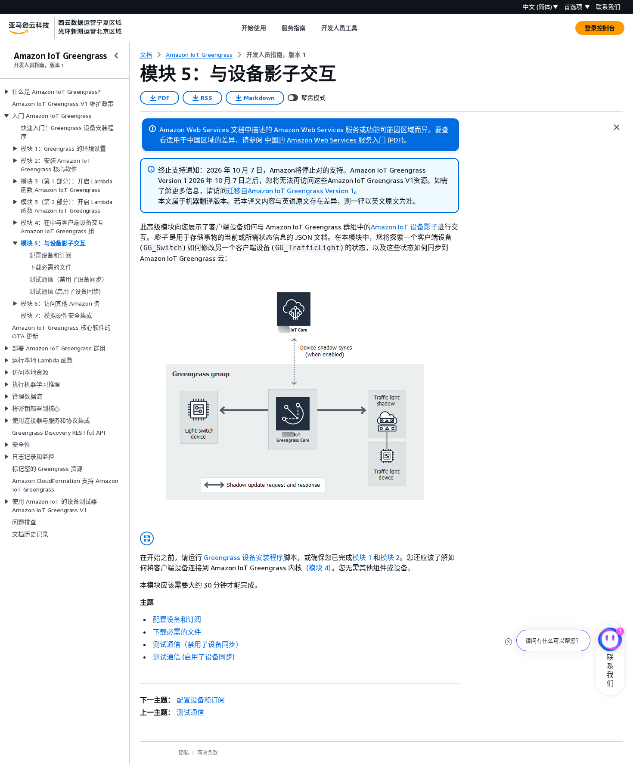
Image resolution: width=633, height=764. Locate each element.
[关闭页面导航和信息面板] (617, 127)
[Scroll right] (364, 28)
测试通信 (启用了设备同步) (194, 657)
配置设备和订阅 (177, 619)
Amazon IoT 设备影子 (404, 227)
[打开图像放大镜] (147, 538)
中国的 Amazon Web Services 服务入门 (325, 140)
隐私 (184, 752)
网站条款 (207, 752)
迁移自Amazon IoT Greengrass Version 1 (290, 190)
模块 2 (390, 557)
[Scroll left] (235, 28)
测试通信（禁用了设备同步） (197, 644)
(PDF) (396, 140)
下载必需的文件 (177, 632)
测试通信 (190, 712)
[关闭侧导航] (116, 55)
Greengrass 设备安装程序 (243, 557)
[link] (276, 54)
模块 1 (362, 557)
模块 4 (318, 567)
